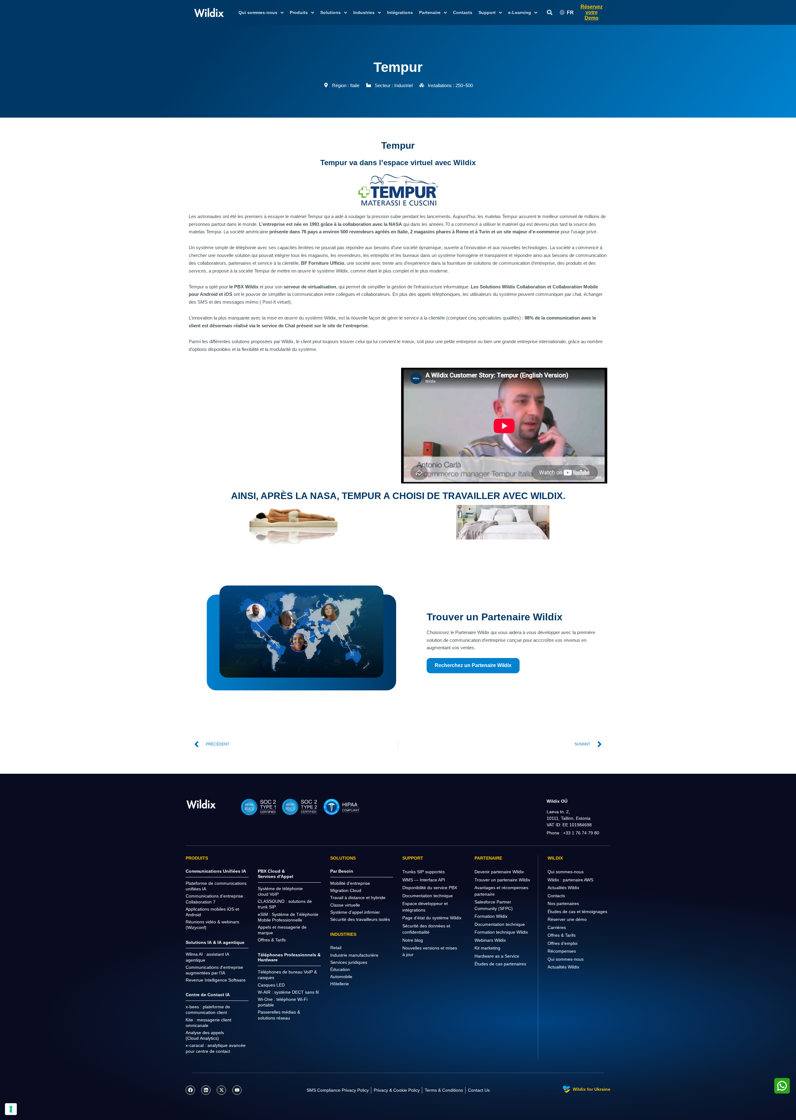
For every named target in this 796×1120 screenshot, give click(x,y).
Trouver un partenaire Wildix (502, 879)
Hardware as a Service (496, 956)
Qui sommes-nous (566, 871)
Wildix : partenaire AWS (570, 879)
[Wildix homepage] (209, 12)
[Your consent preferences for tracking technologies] (11, 1109)
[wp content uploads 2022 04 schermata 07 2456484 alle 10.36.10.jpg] (502, 522)
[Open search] (550, 13)
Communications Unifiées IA (216, 871)
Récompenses (562, 951)
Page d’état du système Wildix (431, 917)
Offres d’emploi (562, 943)
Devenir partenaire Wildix (499, 871)
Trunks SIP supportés (423, 871)
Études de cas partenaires (500, 963)
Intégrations (400, 12)
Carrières (557, 927)
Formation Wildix (490, 916)
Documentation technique (427, 895)
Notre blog (412, 940)
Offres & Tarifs (562, 935)
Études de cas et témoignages (577, 911)
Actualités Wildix (563, 887)
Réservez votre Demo (592, 12)
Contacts (462, 12)
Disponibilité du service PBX (429, 887)
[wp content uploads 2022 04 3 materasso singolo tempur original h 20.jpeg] (293, 525)
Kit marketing (487, 947)
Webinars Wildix (490, 940)
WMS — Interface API (423, 879)
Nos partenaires (563, 903)
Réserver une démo (567, 919)
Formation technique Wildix (501, 932)
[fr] (201, 804)
